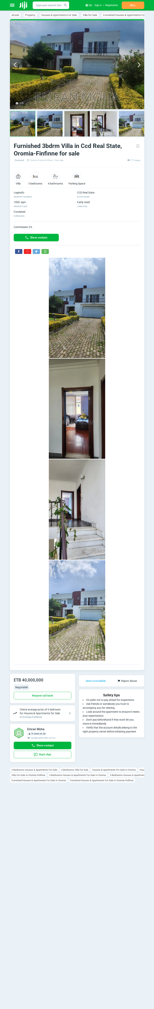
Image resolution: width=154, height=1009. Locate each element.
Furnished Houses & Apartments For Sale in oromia (38, 780)
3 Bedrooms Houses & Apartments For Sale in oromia (77, 775)
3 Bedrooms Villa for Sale (74, 769)
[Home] (23, 5)
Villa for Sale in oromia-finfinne (28, 775)
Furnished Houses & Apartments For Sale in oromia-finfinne (102, 780)
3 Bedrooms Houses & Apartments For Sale (34, 769)
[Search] (65, 5)
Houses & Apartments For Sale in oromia (114, 769)
